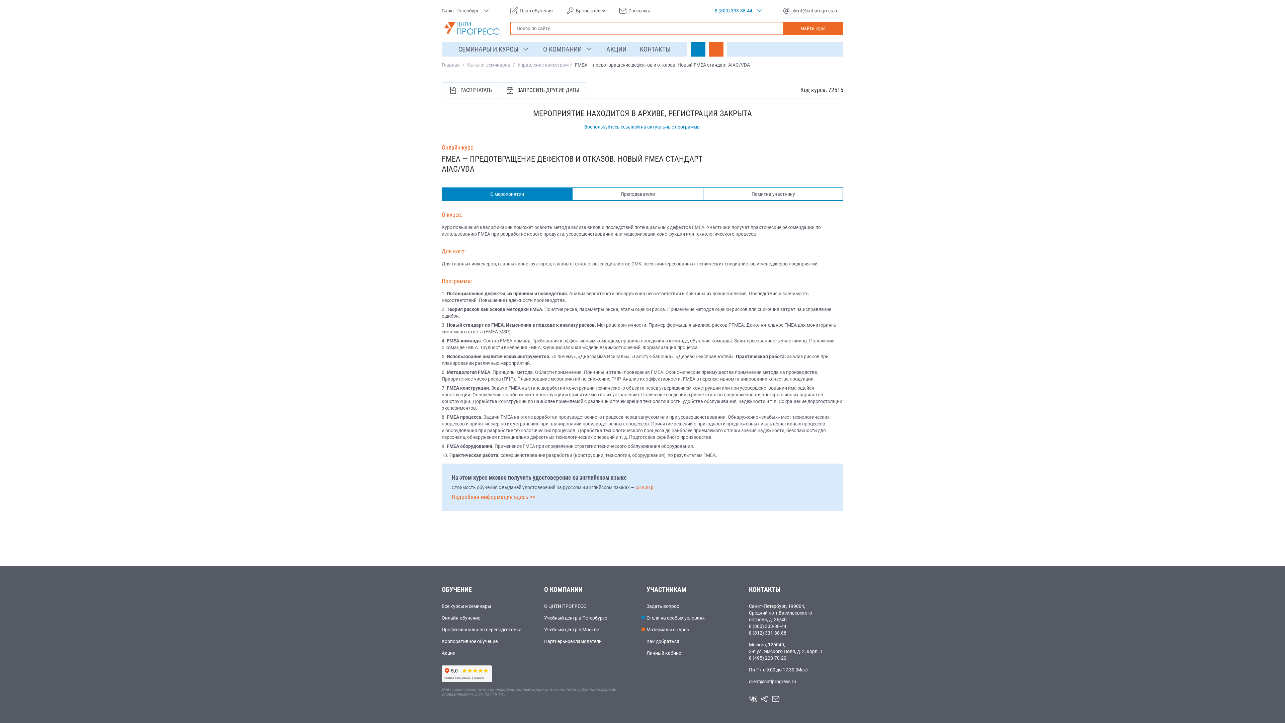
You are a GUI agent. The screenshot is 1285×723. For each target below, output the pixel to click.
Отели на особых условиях (676, 618)
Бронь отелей (590, 10)
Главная (451, 65)
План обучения (536, 10)
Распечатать (476, 90)
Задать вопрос (663, 606)
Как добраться (663, 641)
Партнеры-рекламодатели (573, 641)
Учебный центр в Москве (571, 629)
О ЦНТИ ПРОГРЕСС (565, 606)
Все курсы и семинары (466, 606)
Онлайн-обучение (461, 618)
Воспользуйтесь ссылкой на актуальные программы (642, 127)
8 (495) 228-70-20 (767, 658)
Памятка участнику (773, 194)
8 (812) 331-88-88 (767, 633)
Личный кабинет (665, 653)
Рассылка (639, 10)
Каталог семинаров (488, 65)
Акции (448, 653)
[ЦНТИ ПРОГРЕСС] (472, 28)
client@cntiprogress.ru (772, 681)
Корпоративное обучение (470, 641)
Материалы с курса (668, 629)
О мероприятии (507, 194)
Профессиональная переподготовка (482, 629)
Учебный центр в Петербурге (575, 618)
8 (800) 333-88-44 (767, 626)
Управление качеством (543, 65)
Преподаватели (638, 194)
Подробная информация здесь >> (493, 496)
